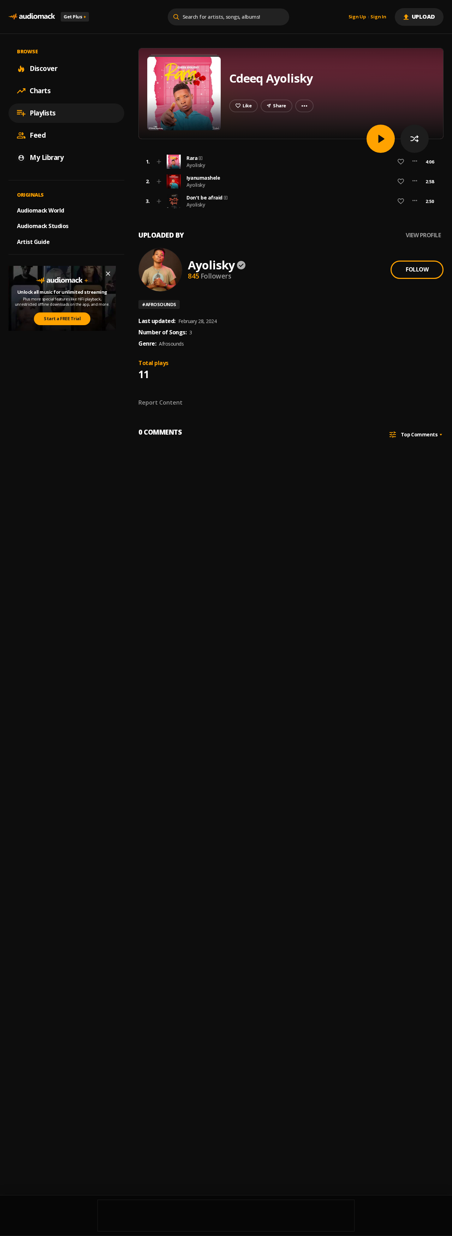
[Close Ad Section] (108, 273)
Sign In (378, 17)
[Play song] (381, 139)
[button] (288, 162)
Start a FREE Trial (62, 318)
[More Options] (414, 161)
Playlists (43, 113)
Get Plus (75, 16)
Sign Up (357, 17)
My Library (47, 157)
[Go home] (31, 17)
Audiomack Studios (43, 226)
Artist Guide (33, 242)
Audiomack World (40, 210)
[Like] (401, 162)
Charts (40, 90)
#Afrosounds (159, 304)
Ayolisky (195, 165)
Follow (417, 269)
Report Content (160, 402)
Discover (43, 68)
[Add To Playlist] (159, 162)
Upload (423, 16)
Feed (38, 135)
